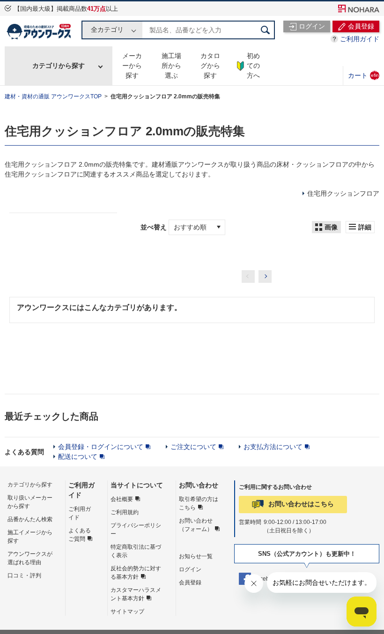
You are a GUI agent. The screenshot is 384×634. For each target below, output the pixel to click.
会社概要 (122, 499)
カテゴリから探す (58, 65)
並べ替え (153, 227)
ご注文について (193, 446)
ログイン (190, 569)
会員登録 (190, 582)
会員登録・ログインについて (100, 446)
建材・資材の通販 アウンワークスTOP (53, 96)
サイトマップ (127, 611)
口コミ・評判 (24, 575)
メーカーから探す (132, 65)
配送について (77, 456)
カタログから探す (210, 65)
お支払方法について (273, 446)
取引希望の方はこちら (198, 503)
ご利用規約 (125, 512)
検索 (265, 30)
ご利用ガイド (359, 39)
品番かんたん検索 (29, 519)
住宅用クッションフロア (343, 193)
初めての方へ (253, 65)
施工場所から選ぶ (171, 65)
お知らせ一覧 (196, 556)
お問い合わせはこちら (301, 504)
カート (363, 75)
